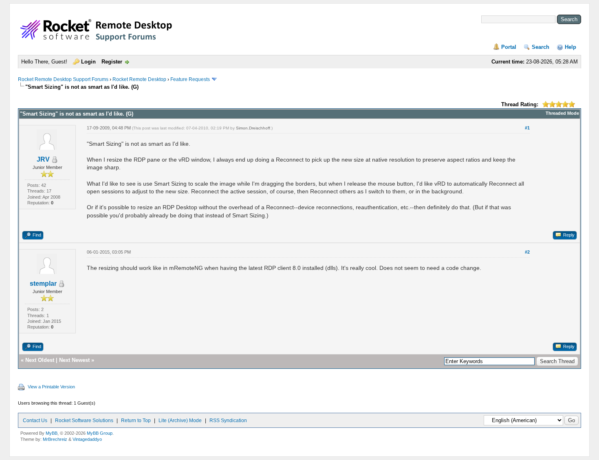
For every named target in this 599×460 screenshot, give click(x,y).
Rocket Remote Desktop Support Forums (63, 79)
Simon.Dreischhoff (253, 128)
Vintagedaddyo (87, 439)
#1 (527, 127)
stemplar (43, 283)
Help (570, 47)
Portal (508, 47)
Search (540, 47)
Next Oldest (39, 360)
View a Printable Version (51, 386)
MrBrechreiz (55, 439)
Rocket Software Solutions (84, 420)
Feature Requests (190, 79)
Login (88, 62)
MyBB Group (99, 433)
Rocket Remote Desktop (139, 79)
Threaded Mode (562, 113)
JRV (43, 159)
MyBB (51, 433)
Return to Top (136, 420)
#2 (527, 252)
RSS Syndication (228, 420)
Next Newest (74, 360)
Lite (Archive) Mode (180, 420)
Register (111, 62)
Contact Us (35, 420)
